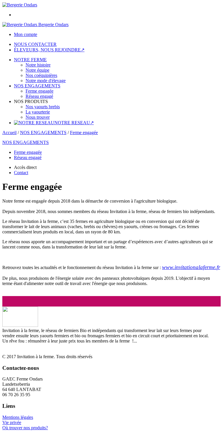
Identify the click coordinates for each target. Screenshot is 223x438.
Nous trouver (38, 117)
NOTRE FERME (30, 59)
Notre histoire (38, 64)
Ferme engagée (39, 91)
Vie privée (11, 422)
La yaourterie (38, 111)
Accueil (9, 132)
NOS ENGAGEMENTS (37, 85)
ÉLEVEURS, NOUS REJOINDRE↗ (49, 49)
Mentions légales (17, 417)
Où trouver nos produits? (25, 427)
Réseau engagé (39, 96)
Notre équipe (37, 70)
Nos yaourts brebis (43, 106)
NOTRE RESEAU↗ (74, 122)
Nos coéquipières (41, 75)
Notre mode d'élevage (46, 80)
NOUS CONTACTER (35, 44)
